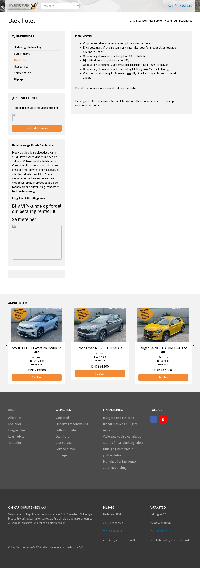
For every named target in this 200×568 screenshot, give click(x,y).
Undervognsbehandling (28, 47)
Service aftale (22, 73)
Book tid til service (37, 128)
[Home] (24, 5)
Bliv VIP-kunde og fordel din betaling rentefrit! (37, 208)
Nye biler (14, 424)
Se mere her (24, 219)
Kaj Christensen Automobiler (146, 20)
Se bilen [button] (37, 377)
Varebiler (14, 442)
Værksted (171, 20)
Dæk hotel (185, 20)
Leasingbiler (17, 436)
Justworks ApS (75, 547)
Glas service (21, 66)
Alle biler (14, 417)
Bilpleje (18, 79)
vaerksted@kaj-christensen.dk (170, 540)
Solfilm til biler (23, 53)
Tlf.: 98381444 (181, 6)
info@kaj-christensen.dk (119, 540)
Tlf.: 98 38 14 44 (113, 531)
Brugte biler (16, 430)
